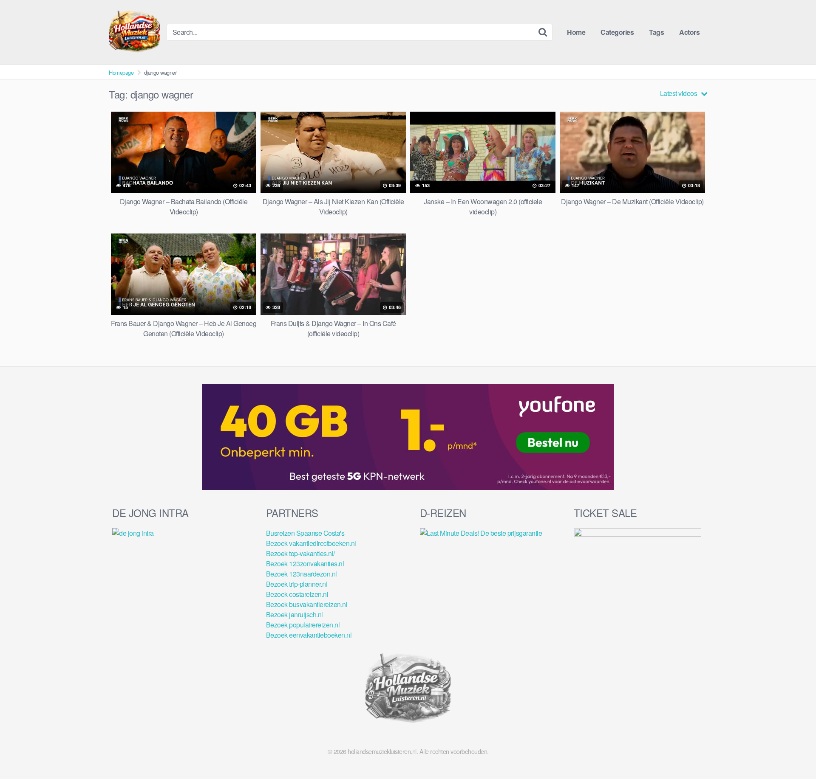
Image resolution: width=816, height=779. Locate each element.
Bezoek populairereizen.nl (303, 625)
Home (576, 32)
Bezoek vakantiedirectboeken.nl (311, 543)
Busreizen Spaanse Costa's (305, 533)
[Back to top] (792, 752)
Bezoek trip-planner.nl (296, 584)
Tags (656, 32)
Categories (617, 32)
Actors (689, 32)
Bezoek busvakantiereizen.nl (307, 604)
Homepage (121, 72)
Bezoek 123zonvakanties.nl (305, 563)
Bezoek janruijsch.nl (294, 614)
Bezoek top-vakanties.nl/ (300, 553)
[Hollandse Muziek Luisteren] (134, 32)
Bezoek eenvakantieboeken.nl (309, 635)
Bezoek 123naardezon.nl (301, 574)
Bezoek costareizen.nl (297, 594)
